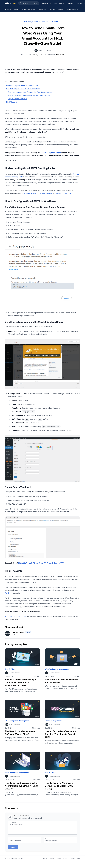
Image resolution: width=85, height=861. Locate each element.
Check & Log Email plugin (51, 153)
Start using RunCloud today (15, 616)
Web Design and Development (36, 22)
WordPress (42, 9)
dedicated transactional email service (37, 193)
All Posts (8, 9)
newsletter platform (63, 193)
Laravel (60, 9)
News (16, 9)
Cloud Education (72, 9)
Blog (14, 3)
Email (11, 839)
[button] (28, 3)
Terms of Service (48, 858)
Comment (13, 822)
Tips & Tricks (10, 669)
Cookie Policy (75, 858)
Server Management (28, 9)
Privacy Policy (62, 858)
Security (52, 9)
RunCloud (9, 593)
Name (47, 839)
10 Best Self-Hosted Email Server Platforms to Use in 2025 (41, 563)
